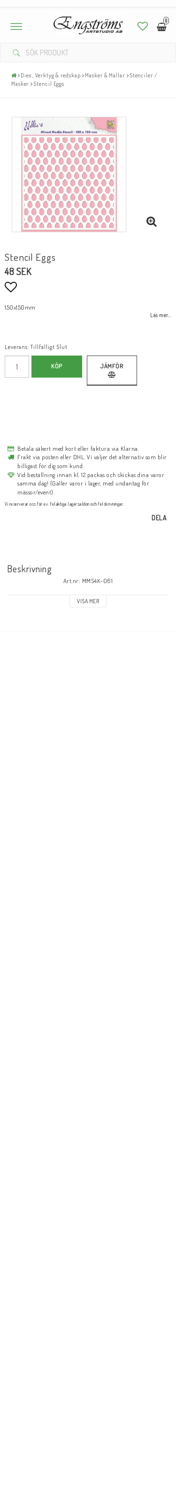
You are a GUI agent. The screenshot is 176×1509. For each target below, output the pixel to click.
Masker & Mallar (105, 75)
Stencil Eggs (48, 83)
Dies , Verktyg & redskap (51, 75)
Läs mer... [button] (160, 314)
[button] (143, 26)
